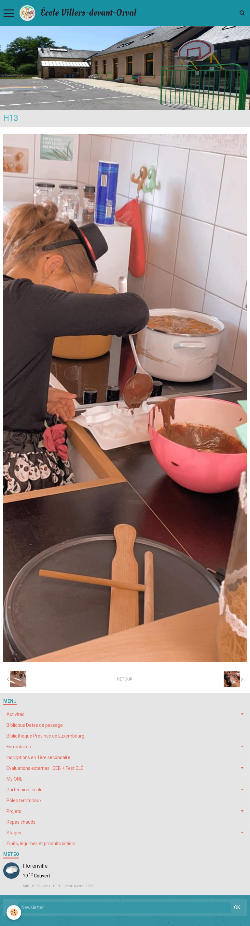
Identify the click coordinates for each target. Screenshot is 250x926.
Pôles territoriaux (24, 800)
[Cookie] (14, 912)
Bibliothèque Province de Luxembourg (45, 736)
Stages (14, 832)
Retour (124, 679)
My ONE (14, 779)
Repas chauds (21, 822)
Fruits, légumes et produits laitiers (41, 843)
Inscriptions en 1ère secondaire (38, 757)
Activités (15, 714)
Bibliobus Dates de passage (35, 725)
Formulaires (19, 746)
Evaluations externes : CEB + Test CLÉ (45, 768)
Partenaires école (25, 789)
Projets (14, 811)
